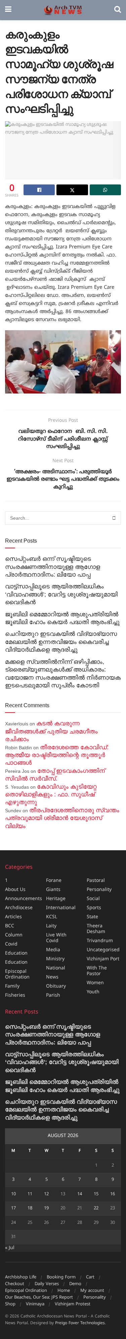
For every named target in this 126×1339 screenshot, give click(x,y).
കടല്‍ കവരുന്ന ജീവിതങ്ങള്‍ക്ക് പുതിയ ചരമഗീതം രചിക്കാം (51, 731)
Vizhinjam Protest (72, 1304)
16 (112, 1194)
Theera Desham (96, 929)
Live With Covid (56, 938)
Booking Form (61, 1277)
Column (14, 935)
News (52, 977)
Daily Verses (47, 1284)
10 (13, 1194)
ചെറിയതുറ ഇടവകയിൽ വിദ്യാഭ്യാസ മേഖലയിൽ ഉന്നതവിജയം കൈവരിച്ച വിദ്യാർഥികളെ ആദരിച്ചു (61, 641)
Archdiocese (19, 908)
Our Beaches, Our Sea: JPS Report (39, 1297)
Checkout (14, 1284)
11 (30, 1194)
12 (46, 1194)
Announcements (23, 899)
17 (13, 1208)
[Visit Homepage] (62, 10)
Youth (93, 992)
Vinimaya (35, 1304)
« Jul (9, 1248)
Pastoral (96, 881)
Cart (90, 1277)
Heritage (56, 899)
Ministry (55, 959)
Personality (99, 890)
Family (12, 986)
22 (96, 1208)
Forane (53, 881)
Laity (51, 926)
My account (92, 1291)
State (92, 917)
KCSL (51, 917)
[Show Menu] (8, 10)
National (55, 968)
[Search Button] (117, 10)
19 (46, 1208)
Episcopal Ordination (17, 974)
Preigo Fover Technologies (80, 1323)
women (95, 983)
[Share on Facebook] (39, 189)
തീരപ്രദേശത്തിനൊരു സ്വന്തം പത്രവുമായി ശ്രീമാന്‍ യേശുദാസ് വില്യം (62, 818)
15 (96, 1194)
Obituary (56, 986)
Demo (75, 1284)
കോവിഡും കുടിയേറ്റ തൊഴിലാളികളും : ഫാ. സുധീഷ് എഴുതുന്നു (51, 794)
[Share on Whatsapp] (105, 189)
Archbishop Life (20, 1277)
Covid (11, 944)
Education (16, 953)
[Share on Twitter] (72, 189)
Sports (94, 908)
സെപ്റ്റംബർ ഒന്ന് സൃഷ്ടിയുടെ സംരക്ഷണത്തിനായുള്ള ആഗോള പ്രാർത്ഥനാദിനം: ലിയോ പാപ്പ (52, 566)
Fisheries (15, 995)
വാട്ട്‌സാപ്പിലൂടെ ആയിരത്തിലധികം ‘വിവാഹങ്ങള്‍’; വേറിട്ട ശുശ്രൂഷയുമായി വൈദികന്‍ (61, 594)
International (61, 908)
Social (93, 899)
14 (79, 1194)
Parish (53, 995)
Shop (10, 1304)
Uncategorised (103, 950)
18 (30, 1208)
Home (63, 1291)
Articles (13, 917)
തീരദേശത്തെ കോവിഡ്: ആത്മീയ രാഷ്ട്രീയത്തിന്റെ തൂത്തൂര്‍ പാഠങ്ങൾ (57, 755)
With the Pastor (97, 971)
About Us (15, 890)
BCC (9, 926)
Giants (53, 890)
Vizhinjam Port (103, 959)
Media (53, 950)
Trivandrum (100, 941)
